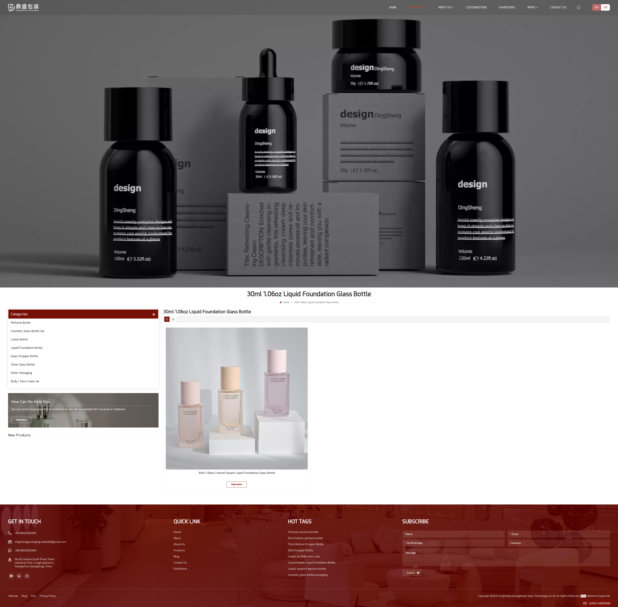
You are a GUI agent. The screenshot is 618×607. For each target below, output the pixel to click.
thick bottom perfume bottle (305, 538)
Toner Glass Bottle (23, 364)
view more (21, 420)
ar (605, 7)
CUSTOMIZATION (476, 7)
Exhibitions (507, 7)
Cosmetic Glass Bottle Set (27, 331)
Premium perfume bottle (303, 532)
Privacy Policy (48, 596)
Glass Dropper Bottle (24, 356)
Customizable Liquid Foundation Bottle (311, 562)
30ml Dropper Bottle (300, 550)
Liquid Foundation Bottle (26, 347)
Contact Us (558, 7)
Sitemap (13, 596)
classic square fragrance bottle (307, 568)
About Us (444, 7)
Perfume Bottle (20, 322)
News (531, 7)
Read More (236, 484)
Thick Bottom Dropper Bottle (305, 544)
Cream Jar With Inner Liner (304, 556)
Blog (176, 556)
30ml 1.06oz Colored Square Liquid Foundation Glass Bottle (236, 473)
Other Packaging (21, 373)
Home (393, 7)
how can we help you (30, 401)
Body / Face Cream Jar (25, 381)
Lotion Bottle (19, 339)
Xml (33, 596)
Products (416, 7)
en (597, 7)
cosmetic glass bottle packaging (308, 574)
